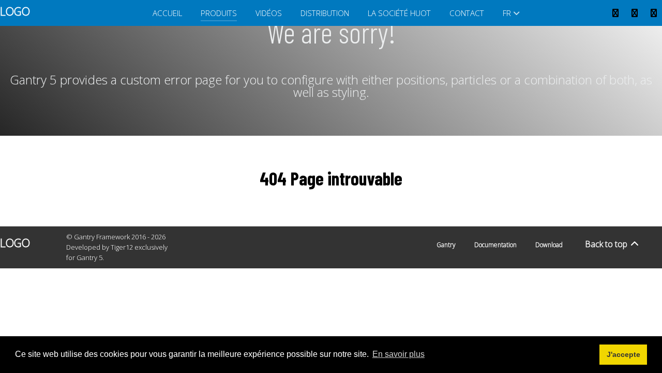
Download (549, 244)
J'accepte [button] (623, 354)
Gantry (446, 244)
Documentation (495, 244)
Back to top (607, 244)
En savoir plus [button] (398, 354)
